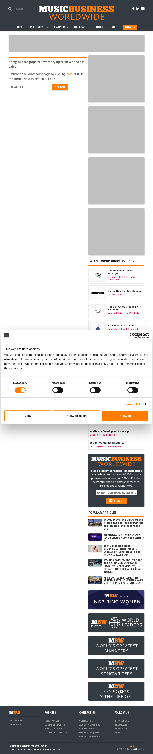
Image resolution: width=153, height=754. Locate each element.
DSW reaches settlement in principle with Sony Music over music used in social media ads (123, 580)
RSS (119, 732)
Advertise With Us (89, 724)
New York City (115, 313)
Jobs (114, 27)
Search (60, 87)
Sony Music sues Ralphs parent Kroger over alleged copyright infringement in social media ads (123, 525)
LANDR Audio (133, 313)
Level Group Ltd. (129, 329)
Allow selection (77, 415)
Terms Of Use (52, 720)
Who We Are (15, 720)
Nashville (113, 329)
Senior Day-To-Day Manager (125, 290)
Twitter (122, 728)
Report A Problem (89, 736)
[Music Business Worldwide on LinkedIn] (138, 8)
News (20, 27)
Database (80, 27)
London (111, 277)
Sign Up (118, 501)
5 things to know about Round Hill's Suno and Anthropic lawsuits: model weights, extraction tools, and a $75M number (122, 566)
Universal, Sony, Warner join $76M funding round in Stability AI (123, 537)
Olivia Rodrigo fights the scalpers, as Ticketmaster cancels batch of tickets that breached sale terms (122, 550)
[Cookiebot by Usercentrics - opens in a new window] (132, 335)
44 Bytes (137, 748)
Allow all (125, 415)
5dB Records (108, 434)
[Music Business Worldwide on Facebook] (134, 8)
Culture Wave (114, 446)
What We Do (15, 724)
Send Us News (86, 728)
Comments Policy (54, 724)
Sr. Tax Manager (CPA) (121, 325)
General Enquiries (90, 732)
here (69, 74)
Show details (132, 404)
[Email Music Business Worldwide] (143, 8)
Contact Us (86, 720)
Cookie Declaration (56, 732)
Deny (28, 415)
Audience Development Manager (110, 431)
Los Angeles (96, 446)
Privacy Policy (53, 728)
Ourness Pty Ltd (116, 294)
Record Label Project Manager (120, 272)
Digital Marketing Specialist (107, 442)
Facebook (123, 720)
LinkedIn (122, 724)
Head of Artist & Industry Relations (123, 308)
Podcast (99, 27)
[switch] (57, 390)
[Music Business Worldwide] (76, 13)
